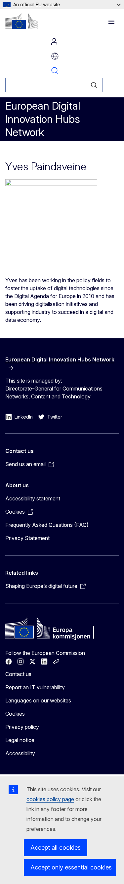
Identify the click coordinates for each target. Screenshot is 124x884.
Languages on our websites (38, 700)
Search (55, 70)
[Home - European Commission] (21, 21)
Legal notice (19, 740)
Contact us (18, 674)
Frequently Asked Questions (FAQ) (47, 525)
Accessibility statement (32, 498)
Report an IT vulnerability (35, 687)
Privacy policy (22, 727)
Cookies (15, 713)
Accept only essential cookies (71, 867)
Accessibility (20, 753)
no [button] (55, 56)
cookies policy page (50, 799)
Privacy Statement (27, 538)
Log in (54, 41)
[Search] (94, 85)
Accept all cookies (55, 847)
